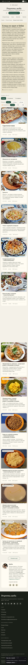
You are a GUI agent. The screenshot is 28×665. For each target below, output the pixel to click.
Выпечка (18, 16)
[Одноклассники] (17, 603)
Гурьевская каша (9, 126)
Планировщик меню (6, 640)
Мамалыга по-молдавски (10, 159)
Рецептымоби (8, 595)
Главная (3, 609)
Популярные (10, 98)
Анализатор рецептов (6, 645)
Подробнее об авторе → (14, 579)
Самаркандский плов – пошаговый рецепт (9, 259)
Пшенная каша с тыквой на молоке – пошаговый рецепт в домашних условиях (11, 400)
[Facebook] (20, 603)
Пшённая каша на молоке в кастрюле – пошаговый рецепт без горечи (13, 471)
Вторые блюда (6, 16)
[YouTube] (9, 1)
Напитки (24, 16)
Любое (8, 102)
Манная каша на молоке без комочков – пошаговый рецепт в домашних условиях (11, 506)
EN (25, 1)
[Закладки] (6, 13)
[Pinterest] (7, 1)
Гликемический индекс (7, 647)
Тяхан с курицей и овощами (10, 225)
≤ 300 (22, 104)
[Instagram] (5, 1)
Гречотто (5, 192)
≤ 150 (18, 104)
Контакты (3, 614)
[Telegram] (3, 1)
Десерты (3, 634)
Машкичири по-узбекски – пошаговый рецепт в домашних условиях (13, 364)
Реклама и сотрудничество (7, 617)
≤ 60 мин (21, 102)
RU (23, 1)
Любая (12, 104)
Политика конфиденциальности (9, 619)
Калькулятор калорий (6, 643)
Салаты (3, 632)
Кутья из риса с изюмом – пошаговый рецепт (9, 294)
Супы (12, 16)
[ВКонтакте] (13, 585)
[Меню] (21, 13)
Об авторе (3, 612)
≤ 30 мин (15, 102)
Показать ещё (14, 558)
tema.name (11, 655)
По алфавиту (18, 98)
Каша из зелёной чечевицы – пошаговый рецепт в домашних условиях (10, 436)
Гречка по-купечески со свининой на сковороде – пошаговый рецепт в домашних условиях (12, 542)
